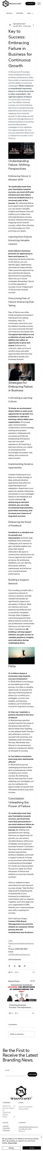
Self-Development (14, 959)
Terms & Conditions (26, 1107)
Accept (32, 1148)
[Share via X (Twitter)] (14, 966)
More (29, 13)
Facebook (6, 1128)
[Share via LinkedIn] (20, 966)
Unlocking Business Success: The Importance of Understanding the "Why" (21, 1006)
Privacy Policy (23, 1109)
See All (32, 981)
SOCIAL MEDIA (8, 1108)
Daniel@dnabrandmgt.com (28, 1127)
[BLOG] (14, 1117)
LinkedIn (6, 1126)
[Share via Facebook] (9, 966)
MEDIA (5, 1115)
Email (7, 1070)
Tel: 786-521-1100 (25, 1129)
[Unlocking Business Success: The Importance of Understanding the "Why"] (21, 993)
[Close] (40, 1138)
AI (3, 1110)
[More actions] (33, 25)
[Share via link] (25, 966)
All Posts (9, 13)
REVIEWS (19, 13)
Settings (11, 1148)
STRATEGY (7, 1112)
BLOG (5, 1117)
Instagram (6, 1130)
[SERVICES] (14, 1106)
